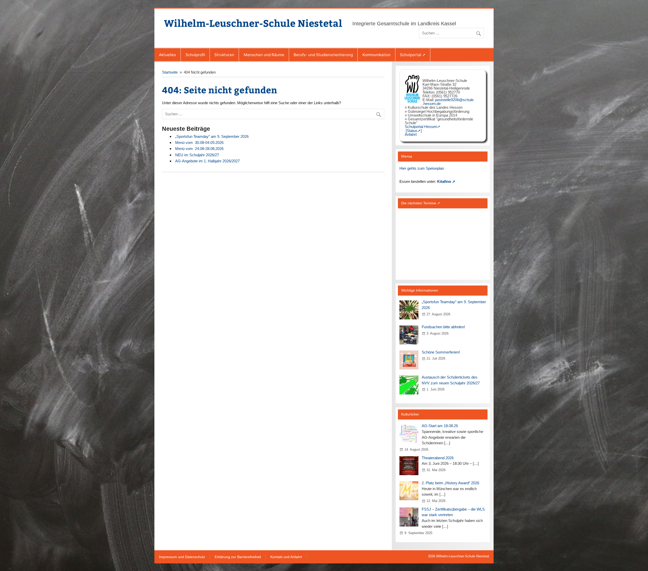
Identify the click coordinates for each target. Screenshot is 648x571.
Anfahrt (411, 134)
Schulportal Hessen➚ (422, 126)
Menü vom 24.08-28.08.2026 (199, 148)
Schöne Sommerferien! (441, 352)
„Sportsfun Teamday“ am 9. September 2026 (212, 136)
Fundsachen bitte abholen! (443, 327)
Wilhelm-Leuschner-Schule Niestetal (253, 22)
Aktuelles (167, 54)
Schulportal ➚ (413, 54)
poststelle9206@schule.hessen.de (448, 102)
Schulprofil (195, 54)
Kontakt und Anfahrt (286, 557)
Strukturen (224, 54)
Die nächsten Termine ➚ (420, 203)
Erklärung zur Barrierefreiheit (238, 557)
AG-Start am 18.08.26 (440, 426)
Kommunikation (376, 54)
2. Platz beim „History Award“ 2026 (450, 483)
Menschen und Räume (264, 54)
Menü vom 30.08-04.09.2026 (199, 142)
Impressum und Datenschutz (182, 557)
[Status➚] (414, 130)
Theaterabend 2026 (438, 458)
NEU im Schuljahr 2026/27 (197, 155)
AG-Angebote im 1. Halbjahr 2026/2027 (207, 161)
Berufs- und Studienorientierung (323, 54)
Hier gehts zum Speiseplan (421, 168)
